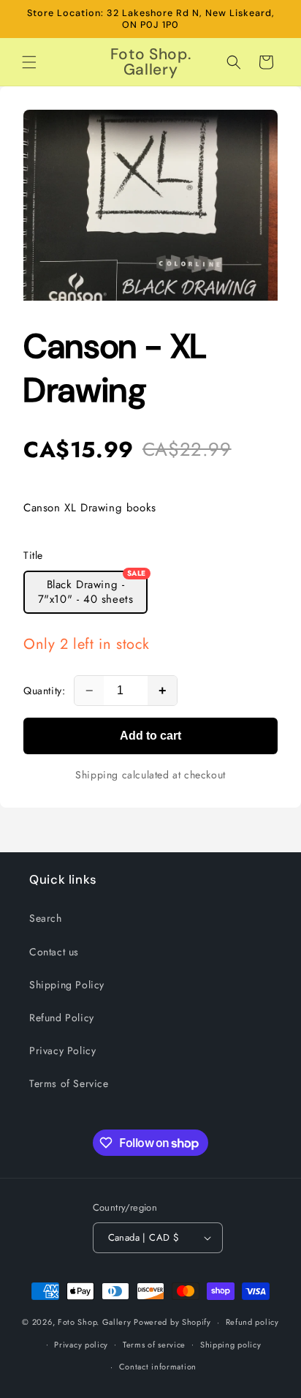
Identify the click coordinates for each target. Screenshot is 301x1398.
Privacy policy (81, 1344)
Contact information (158, 1366)
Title (33, 555)
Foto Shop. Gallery (95, 1322)
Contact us (54, 951)
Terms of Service (69, 1083)
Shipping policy (231, 1344)
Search (45, 918)
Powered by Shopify (172, 1322)
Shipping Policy (66, 984)
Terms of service (154, 1344)
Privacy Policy (62, 1050)
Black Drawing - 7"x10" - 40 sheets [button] (92, 589)
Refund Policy (61, 1017)
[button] (29, 62)
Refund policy (252, 1322)
